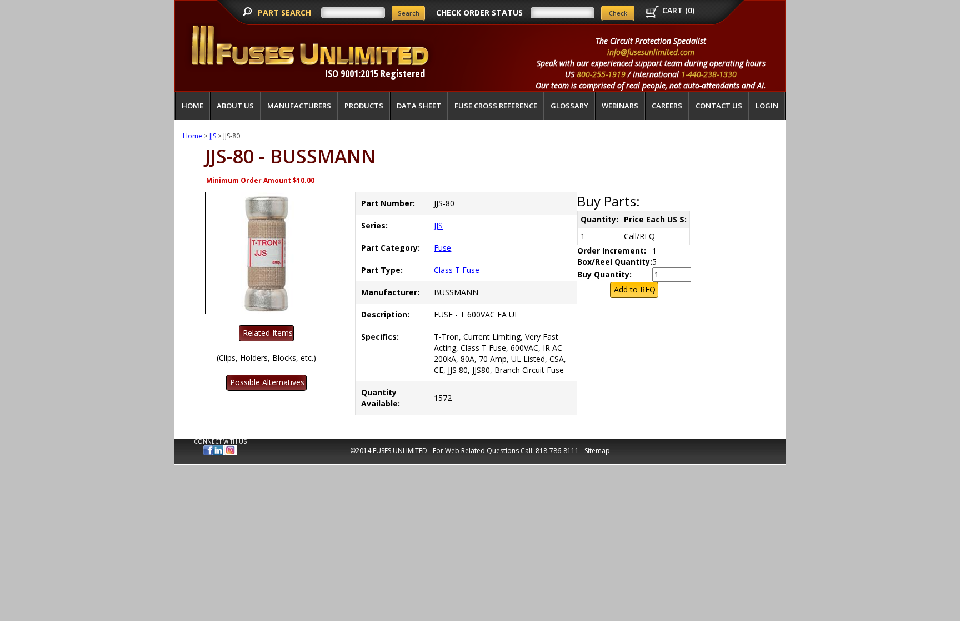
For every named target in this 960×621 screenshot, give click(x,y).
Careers (667, 106)
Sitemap (597, 450)
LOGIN (767, 106)
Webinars (620, 106)
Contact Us (719, 106)
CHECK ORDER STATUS (479, 12)
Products (363, 106)
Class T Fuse (456, 270)
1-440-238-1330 (709, 74)
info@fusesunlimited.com (650, 52)
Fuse (442, 247)
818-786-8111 (557, 450)
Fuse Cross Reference (495, 106)
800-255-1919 (601, 74)
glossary (569, 106)
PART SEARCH (285, 12)
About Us (235, 106)
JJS (212, 136)
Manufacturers (299, 106)
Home (192, 106)
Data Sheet (419, 106)
